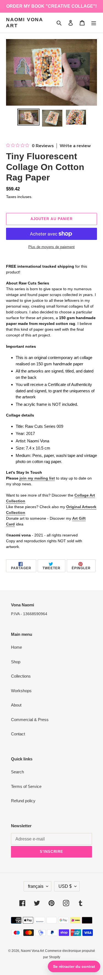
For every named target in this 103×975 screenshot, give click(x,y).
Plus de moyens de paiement (51, 247)
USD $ (65, 886)
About (16, 705)
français (35, 886)
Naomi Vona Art (24, 22)
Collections (21, 676)
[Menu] (93, 23)
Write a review (75, 145)
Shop (15, 661)
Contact (18, 734)
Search (17, 771)
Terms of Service (26, 786)
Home (16, 647)
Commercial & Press (30, 719)
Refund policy (23, 800)
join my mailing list (37, 478)
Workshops (21, 690)
